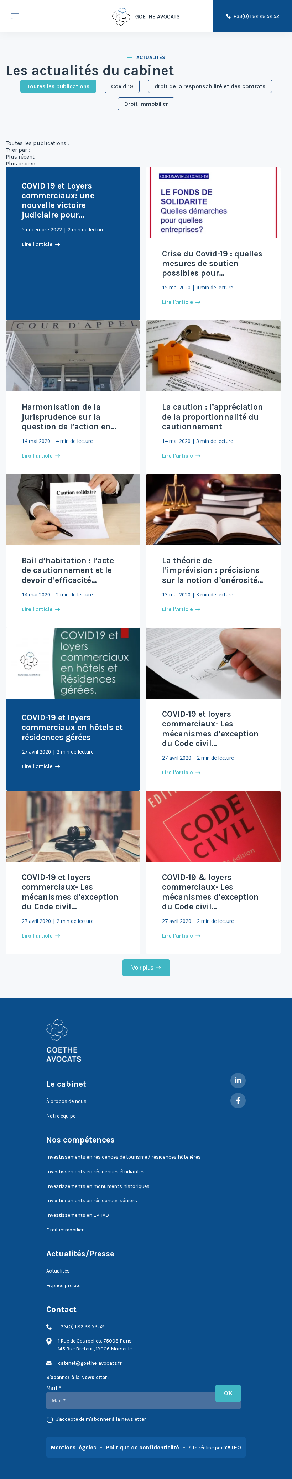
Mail (53, 1388)
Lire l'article (37, 244)
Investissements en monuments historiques (98, 1186)
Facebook (238, 1100)
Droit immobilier (146, 103)
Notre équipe (60, 1116)
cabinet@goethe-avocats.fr (90, 1363)
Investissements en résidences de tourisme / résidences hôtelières (123, 1157)
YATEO (232, 1447)
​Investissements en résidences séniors (91, 1201)
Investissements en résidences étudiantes (95, 1172)
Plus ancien (20, 163)
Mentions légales (74, 1447)
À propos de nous (66, 1101)
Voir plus (142, 968)
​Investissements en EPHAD (77, 1215)
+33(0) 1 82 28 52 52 (256, 16)
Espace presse (63, 1286)
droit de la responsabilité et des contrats (210, 86)
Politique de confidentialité (142, 1447)
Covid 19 (122, 86)
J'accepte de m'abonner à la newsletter (101, 1419)
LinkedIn (238, 1080)
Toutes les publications (58, 86)
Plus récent (20, 156)
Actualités (58, 1271)
